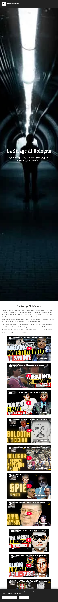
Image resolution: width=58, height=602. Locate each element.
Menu (54, 3)
